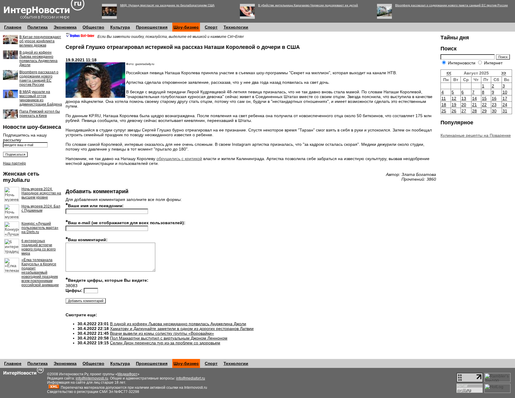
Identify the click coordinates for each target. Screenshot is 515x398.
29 (484, 111)
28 (474, 111)
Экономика (65, 27)
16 (494, 98)
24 (504, 104)
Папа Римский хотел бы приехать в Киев (39, 113)
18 (443, 104)
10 (504, 92)
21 (474, 104)
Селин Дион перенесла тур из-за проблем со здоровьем (165, 342)
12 (454, 98)
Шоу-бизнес (186, 27)
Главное (12, 27)
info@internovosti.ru (92, 378)
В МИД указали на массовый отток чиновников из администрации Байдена (40, 98)
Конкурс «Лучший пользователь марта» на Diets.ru (39, 228)
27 (463, 111)
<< (448, 73)
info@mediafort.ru (190, 378)
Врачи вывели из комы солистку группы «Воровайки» (162, 333)
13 (463, 98)
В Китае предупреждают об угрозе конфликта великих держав (40, 41)
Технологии (236, 27)
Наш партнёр (14, 163)
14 (474, 98)
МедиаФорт (127, 374)
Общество (93, 27)
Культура (120, 27)
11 (443, 98)
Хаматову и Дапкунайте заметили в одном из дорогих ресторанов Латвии (182, 328)
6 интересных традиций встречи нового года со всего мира (38, 247)
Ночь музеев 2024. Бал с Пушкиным (40, 208)
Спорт (211, 27)
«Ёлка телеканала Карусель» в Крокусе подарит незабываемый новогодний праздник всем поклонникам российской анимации (40, 272)
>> (503, 73)
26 (454, 111)
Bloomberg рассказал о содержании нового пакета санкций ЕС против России (451, 5)
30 (494, 111)
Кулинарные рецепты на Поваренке (475, 135)
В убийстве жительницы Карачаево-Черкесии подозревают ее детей (308, 5)
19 (454, 104)
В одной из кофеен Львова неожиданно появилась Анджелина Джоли (38, 58)
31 (504, 111)
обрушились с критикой (179, 158)
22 (484, 104)
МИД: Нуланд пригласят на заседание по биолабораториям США (167, 5)
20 (463, 104)
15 (484, 98)
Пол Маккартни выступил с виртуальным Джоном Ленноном (168, 338)
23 (494, 104)
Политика (37, 27)
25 (443, 111)
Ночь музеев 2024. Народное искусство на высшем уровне (41, 193)
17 (504, 98)
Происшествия (151, 27)
